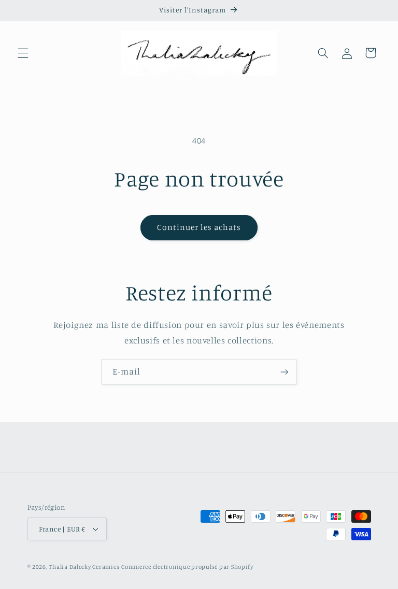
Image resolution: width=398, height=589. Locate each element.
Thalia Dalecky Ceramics (84, 566)
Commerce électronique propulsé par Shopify (187, 566)
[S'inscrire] (284, 371)
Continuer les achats (199, 227)
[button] (23, 53)
